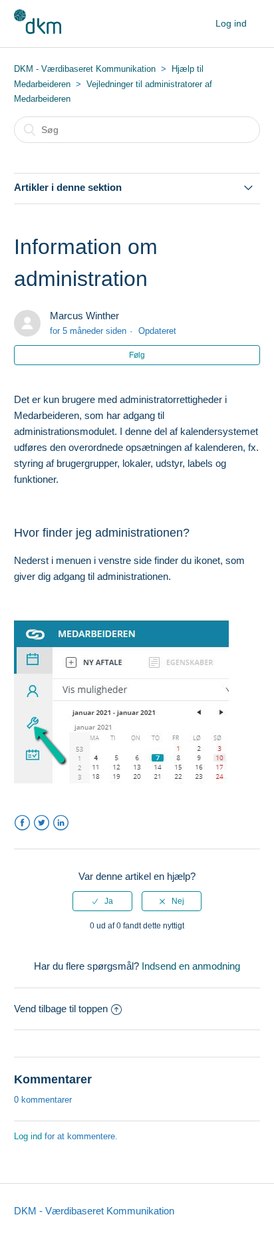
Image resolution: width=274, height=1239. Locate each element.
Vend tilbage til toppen (61, 1008)
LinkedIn (61, 823)
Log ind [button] (231, 23)
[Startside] (38, 30)
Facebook (22, 823)
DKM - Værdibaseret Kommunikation (85, 69)
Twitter (41, 823)
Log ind (28, 1136)
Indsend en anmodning (191, 966)
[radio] (102, 901)
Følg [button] (137, 355)
